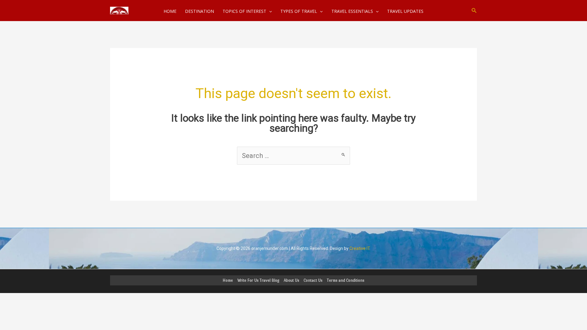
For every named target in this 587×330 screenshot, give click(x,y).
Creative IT (359, 248)
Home (228, 280)
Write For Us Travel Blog (258, 280)
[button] (474, 10)
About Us (291, 280)
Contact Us (313, 280)
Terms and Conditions (345, 280)
